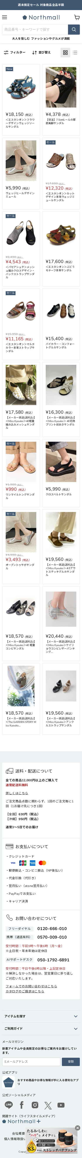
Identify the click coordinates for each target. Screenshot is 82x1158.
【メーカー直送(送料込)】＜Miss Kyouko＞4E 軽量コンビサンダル (21, 645)
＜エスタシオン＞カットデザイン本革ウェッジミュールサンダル (60, 197)
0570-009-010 (52, 937)
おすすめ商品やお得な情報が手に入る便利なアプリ (48, 1082)
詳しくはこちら (17, 793)
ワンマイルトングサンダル (20, 496)
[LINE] (8, 1105)
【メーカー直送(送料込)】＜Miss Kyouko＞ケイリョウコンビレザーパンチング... (61, 647)
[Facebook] (21, 1105)
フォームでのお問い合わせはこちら (31, 986)
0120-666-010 (52, 929)
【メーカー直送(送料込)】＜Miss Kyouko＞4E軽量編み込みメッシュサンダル (21, 423)
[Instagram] (35, 1105)
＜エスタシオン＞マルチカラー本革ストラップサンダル (20, 347)
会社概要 (18, 1134)
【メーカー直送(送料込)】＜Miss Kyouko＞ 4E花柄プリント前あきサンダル (61, 421)
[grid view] (65, 52)
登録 (71, 1062)
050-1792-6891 (53, 960)
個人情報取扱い (15, 1139)
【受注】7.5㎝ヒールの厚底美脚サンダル (61, 121)
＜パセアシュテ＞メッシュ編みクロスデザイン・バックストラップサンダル (20, 272)
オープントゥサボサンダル (20, 566)
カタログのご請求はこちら (25, 991)
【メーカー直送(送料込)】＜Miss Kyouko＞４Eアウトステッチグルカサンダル (61, 570)
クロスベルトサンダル (59, 494)
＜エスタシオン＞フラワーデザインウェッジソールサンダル (20, 123)
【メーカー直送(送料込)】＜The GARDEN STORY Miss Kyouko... (21, 722)
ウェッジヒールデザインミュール (20, 195)
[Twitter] (48, 1105)
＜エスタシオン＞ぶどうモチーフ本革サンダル (60, 268)
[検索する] (74, 30)
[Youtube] (61, 1105)
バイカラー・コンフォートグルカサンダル (60, 345)
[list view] (75, 52)
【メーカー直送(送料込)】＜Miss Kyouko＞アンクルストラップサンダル (61, 722)
